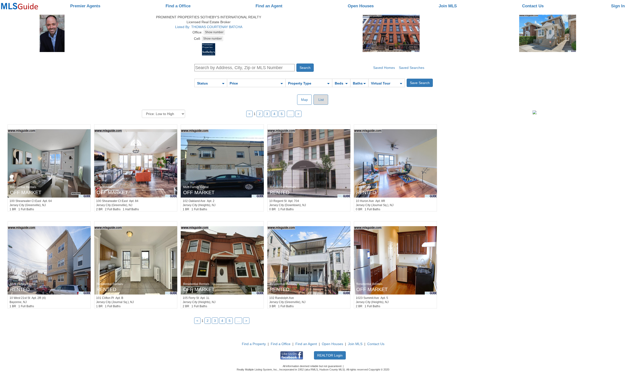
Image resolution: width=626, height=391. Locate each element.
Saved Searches (411, 68)
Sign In (618, 6)
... (290, 114)
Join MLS (448, 6)
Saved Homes (384, 68)
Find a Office (178, 6)
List (320, 100)
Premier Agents (85, 6)
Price (234, 83)
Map (304, 100)
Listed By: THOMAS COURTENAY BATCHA (208, 27)
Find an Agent (269, 6)
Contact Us (533, 6)
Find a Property (254, 344)
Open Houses (361, 6)
